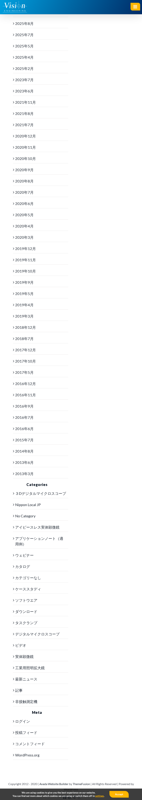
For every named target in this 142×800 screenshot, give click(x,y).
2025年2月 (24, 68)
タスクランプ (26, 622)
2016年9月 (24, 406)
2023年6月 (24, 91)
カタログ (22, 566)
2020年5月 (24, 215)
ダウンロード (26, 611)
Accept (119, 794)
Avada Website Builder (53, 784)
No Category (25, 516)
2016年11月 (25, 395)
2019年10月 (25, 271)
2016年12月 (25, 383)
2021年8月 (24, 113)
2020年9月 (24, 170)
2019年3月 (24, 316)
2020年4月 (24, 226)
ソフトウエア (26, 600)
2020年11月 (25, 147)
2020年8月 (24, 181)
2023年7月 (24, 79)
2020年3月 (24, 237)
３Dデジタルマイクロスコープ (40, 493)
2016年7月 (24, 417)
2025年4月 (24, 57)
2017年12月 (25, 350)
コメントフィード (30, 744)
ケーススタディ (28, 589)
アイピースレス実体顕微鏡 (37, 527)
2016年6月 (24, 428)
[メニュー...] (135, 7)
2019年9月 (24, 282)
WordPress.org (27, 755)
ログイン (22, 721)
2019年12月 (25, 248)
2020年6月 (24, 203)
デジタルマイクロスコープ (37, 634)
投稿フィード (26, 732)
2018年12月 (25, 327)
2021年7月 (24, 125)
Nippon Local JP (28, 504)
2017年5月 (24, 372)
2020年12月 (25, 136)
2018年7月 (24, 338)
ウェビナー (24, 555)
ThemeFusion (81, 784)
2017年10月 (25, 361)
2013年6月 (24, 462)
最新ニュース (26, 679)
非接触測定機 (26, 701)
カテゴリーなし (28, 577)
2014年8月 (24, 451)
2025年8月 (24, 23)
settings (99, 795)
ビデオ (20, 645)
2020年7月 (24, 192)
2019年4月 (24, 305)
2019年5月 (24, 293)
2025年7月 (24, 34)
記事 (19, 690)
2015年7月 (24, 440)
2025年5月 (24, 46)
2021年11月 (25, 102)
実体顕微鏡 (24, 656)
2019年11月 (25, 260)
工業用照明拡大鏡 (30, 667)
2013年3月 (24, 473)
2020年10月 (25, 158)
